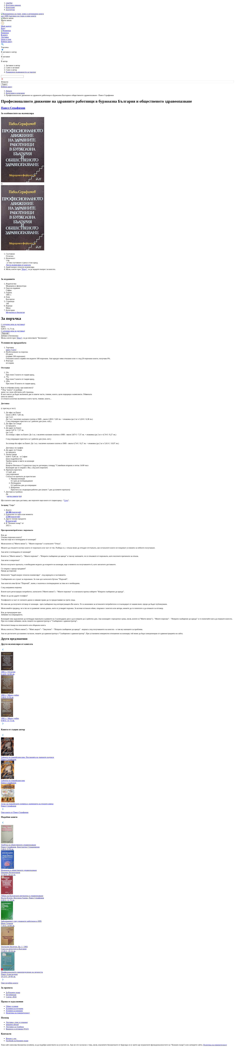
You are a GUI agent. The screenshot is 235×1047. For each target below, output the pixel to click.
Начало (9, 91)
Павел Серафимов (13, 107)
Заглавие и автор (13, 65)
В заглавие (5, 57)
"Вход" (24, 269)
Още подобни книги (9, 983)
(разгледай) (13, 512)
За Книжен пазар (13, 992)
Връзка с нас (11, 1038)
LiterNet (9, 3)
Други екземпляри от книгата (18, 265)
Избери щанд (6, 42)
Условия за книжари (14, 1011)
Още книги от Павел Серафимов (14, 812)
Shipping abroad (12, 1024)
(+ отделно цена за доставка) (13, 324)
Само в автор (11, 70)
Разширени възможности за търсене (21, 72)
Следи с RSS (11, 997)
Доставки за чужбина (15, 1027)
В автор (4, 61)
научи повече (12, 496)
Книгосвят (10, 7)
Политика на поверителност (18, 1013)
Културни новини (13, 5)
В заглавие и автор (9, 52)
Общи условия (12, 1006)
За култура (10, 10)
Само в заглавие (12, 68)
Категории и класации (15, 93)
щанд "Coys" (11, 350)
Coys (66, 500)
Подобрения (11, 995)
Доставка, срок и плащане (17, 1022)
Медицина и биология (15, 312)
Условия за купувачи (14, 1008)
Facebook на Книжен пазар (17, 1041)
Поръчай (5, 333)
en (20, 496)
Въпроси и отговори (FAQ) (17, 1029)
